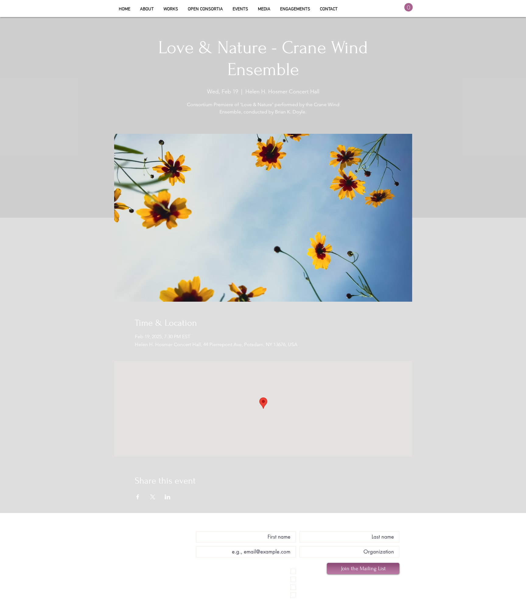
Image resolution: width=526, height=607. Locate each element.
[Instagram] (133, 539)
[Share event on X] (153, 496)
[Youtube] (144, 539)
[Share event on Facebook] (138, 496)
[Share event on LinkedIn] (167, 496)
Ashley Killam (153, 528)
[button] (205, 9)
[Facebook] (122, 539)
